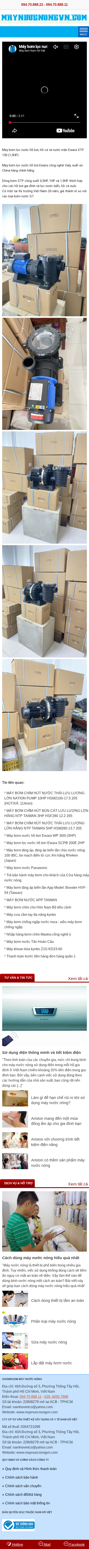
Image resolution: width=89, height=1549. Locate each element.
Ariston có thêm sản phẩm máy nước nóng (58, 1163)
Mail (47, 1544)
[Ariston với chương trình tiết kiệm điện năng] (15, 1147)
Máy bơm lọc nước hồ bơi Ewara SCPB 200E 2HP (45, 843)
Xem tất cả (78, 978)
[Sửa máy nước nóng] (15, 1347)
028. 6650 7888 (56, 1396)
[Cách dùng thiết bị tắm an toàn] (15, 1305)
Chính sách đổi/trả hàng (23, 1494)
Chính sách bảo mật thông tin (27, 1503)
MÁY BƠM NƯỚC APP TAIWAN (31, 900)
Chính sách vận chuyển (23, 1486)
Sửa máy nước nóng (49, 1342)
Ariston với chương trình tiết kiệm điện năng (55, 1142)
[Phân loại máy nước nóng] (15, 1326)
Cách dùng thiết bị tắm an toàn (57, 1300)
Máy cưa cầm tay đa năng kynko (31, 914)
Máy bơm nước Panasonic (27, 868)
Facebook (76, 1544)
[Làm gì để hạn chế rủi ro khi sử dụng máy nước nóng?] (15, 1105)
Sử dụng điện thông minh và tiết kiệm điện (41, 1052)
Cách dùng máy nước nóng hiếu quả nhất (40, 1258)
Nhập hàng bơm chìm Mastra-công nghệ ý (38, 934)
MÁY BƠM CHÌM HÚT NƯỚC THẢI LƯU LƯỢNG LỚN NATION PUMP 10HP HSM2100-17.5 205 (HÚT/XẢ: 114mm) (44, 798)
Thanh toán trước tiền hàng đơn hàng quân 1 (41, 956)
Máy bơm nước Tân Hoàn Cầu (30, 941)
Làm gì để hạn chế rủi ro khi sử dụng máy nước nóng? (58, 1100)
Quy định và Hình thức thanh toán (31, 1469)
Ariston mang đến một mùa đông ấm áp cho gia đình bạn (56, 1121)
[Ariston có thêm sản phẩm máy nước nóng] (15, 1168)
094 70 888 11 (30, 1396)
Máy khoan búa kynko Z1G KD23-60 (34, 949)
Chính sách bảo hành (21, 1477)
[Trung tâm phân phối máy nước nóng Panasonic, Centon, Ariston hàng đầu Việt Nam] (44, 23)
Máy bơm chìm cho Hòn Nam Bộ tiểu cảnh (38, 907)
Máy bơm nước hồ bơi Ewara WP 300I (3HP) (41, 835)
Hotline (17, 1544)
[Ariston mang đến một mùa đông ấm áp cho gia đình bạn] (15, 1126)
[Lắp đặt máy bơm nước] (15, 1368)
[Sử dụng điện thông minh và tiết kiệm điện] (44, 1045)
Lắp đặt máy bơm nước (51, 1363)
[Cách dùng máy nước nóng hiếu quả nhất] (44, 1250)
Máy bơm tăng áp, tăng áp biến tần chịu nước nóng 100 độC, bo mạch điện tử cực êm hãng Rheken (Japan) (44, 855)
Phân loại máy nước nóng (53, 1321)
